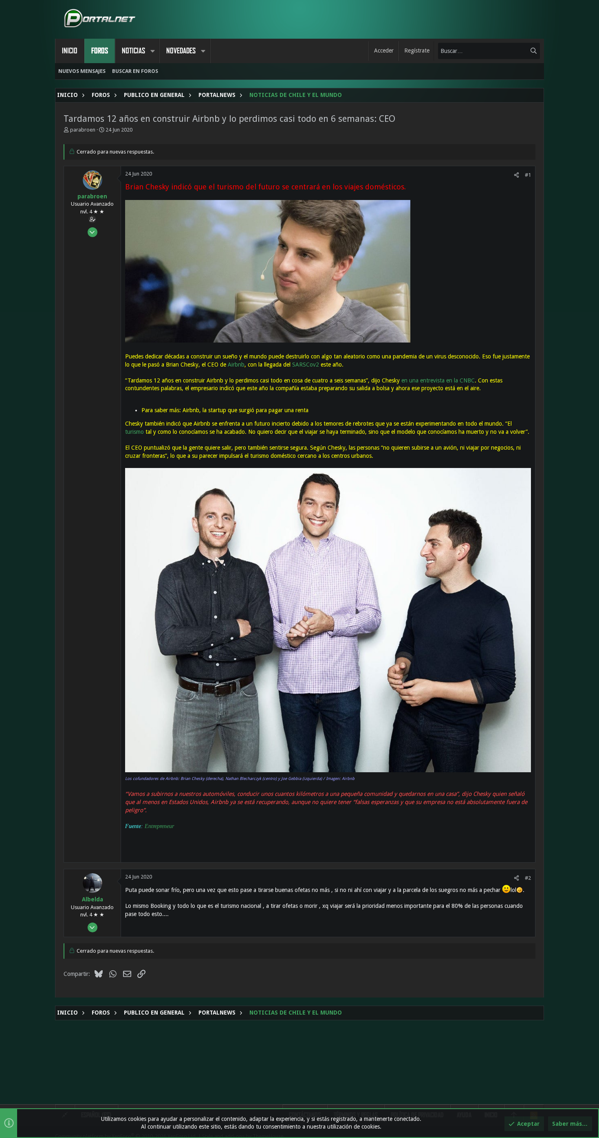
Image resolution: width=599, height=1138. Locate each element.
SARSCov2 (305, 364)
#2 (528, 878)
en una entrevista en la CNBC (438, 380)
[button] (152, 51)
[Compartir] (516, 175)
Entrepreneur (158, 826)
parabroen (82, 130)
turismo (134, 431)
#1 (528, 175)
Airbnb (236, 364)
